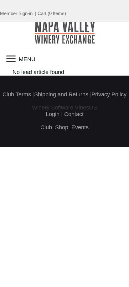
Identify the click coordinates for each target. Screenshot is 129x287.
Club (46, 127)
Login (52, 114)
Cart (42, 13)
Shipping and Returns (61, 94)
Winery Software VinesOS (64, 107)
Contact (74, 114)
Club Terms (17, 94)
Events (80, 127)
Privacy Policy (108, 94)
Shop (61, 127)
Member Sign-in (16, 13)
